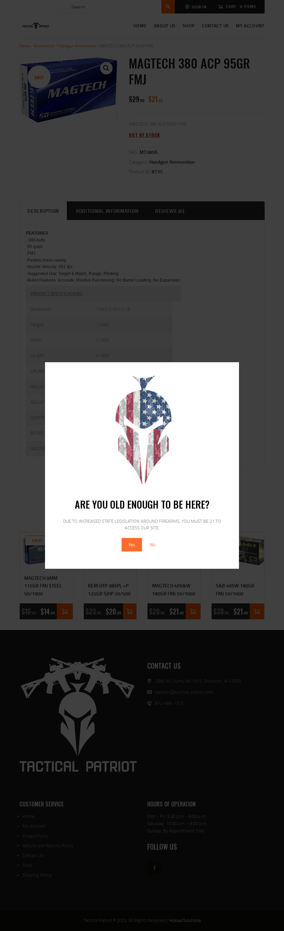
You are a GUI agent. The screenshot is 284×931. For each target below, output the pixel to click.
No (153, 544)
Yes (131, 544)
